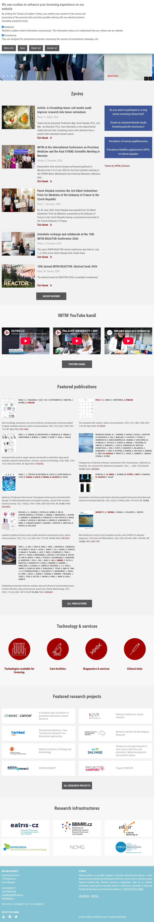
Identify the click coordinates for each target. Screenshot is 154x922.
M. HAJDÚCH (108, 454)
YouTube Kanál (77, 364)
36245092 (6, 507)
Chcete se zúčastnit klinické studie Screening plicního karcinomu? (128, 124)
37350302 (39, 464)
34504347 (49, 592)
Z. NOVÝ (136, 474)
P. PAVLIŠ (36, 477)
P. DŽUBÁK (45, 477)
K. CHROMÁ (109, 512)
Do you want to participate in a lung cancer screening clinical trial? (128, 112)
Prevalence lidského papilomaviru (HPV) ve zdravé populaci (128, 151)
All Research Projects (77, 785)
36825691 (95, 469)
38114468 (24, 429)
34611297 (95, 541)
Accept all (52, 48)
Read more (113, 75)
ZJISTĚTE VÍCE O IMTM (133, 889)
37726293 (101, 426)
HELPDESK (84, 896)
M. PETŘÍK (128, 474)
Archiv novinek (51, 296)
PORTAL (95, 896)
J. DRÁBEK (59, 560)
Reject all (36, 48)
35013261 (65, 538)
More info (9, 48)
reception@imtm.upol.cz (12, 895)
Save (22, 48)
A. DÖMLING (30, 403)
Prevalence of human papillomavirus (128, 141)
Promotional (10, 35)
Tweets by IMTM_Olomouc (117, 165)
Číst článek (42, 137)
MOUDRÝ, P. (99, 512)
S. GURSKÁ (28, 477)
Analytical (9, 27)
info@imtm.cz (8, 898)
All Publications (77, 603)
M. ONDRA (110, 474)
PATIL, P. (98, 400)
